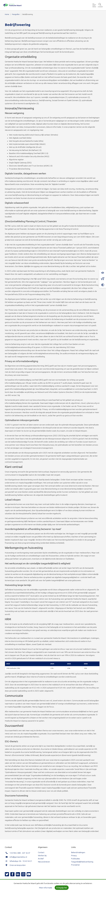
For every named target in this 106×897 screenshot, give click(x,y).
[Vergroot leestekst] (102, 279)
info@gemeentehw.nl (18, 857)
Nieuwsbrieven (44, 862)
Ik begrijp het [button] (61, 888)
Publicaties (75, 859)
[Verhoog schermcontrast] (102, 285)
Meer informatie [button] (45, 888)
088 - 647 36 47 (24, 853)
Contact (41, 852)
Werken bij (42, 855)
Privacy (74, 855)
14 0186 (13, 853)
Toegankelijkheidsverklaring (82, 862)
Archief (41, 859)
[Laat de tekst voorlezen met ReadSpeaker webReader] (102, 273)
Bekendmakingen (78, 852)
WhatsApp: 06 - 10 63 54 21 (21, 861)
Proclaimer (75, 865)
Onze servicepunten (18, 865)
